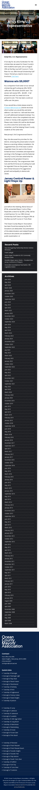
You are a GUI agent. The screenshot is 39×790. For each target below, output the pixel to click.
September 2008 (10, 612)
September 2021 (10, 384)
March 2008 (8, 623)
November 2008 (10, 609)
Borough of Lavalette (9, 716)
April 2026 (8, 285)
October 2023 (9, 344)
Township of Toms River (10, 767)
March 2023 (8, 355)
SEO (24, 785)
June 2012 (8, 544)
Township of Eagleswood (11, 692)
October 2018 (9, 423)
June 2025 (8, 302)
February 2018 (9, 437)
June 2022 (8, 370)
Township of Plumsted (10, 743)
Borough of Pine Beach (10, 735)
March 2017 (8, 451)
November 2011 (10, 564)
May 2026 (8, 282)
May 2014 (8, 496)
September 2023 (10, 347)
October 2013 (9, 513)
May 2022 (8, 372)
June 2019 (8, 406)
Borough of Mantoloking (10, 727)
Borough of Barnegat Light (11, 676)
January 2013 (9, 533)
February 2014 (9, 505)
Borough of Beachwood (10, 684)
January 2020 (9, 398)
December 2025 (9, 293)
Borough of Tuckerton (10, 770)
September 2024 (10, 322)
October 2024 (9, 319)
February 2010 (9, 595)
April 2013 (8, 525)
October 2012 (9, 539)
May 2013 (8, 522)
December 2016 (9, 460)
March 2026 (8, 288)
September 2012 (10, 541)
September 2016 (10, 465)
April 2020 (8, 389)
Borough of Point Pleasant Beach (13, 748)
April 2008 (8, 620)
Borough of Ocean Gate (10, 732)
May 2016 (8, 471)
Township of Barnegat (10, 673)
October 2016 (9, 463)
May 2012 (8, 547)
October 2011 (9, 567)
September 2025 (10, 299)
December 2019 (9, 401)
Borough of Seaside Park (11, 754)
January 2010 (9, 598)
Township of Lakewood (10, 713)
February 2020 (9, 395)
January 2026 (9, 291)
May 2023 (8, 353)
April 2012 (8, 550)
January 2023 (9, 361)
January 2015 (9, 491)
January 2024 (9, 339)
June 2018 (8, 429)
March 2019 (8, 415)
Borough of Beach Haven (11, 681)
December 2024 (9, 316)
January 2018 (9, 440)
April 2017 (8, 449)
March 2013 (8, 527)
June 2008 (8, 615)
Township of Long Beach (11, 722)
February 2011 (9, 581)
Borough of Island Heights (11, 698)
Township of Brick (8, 690)
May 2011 (8, 572)
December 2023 (9, 341)
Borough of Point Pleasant (11, 745)
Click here (14, 76)
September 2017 (10, 446)
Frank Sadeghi (9, 252)
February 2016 (9, 477)
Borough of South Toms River (12, 759)
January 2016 (9, 480)
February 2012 (9, 556)
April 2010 (8, 592)
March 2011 (8, 578)
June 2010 (8, 587)
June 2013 (8, 519)
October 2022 (9, 364)
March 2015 (8, 488)
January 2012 (9, 558)
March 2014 (8, 502)
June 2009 (8, 603)
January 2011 (9, 584)
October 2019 (9, 403)
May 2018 (8, 432)
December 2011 (9, 561)
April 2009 (8, 606)
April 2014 (8, 499)
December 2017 (9, 443)
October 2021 (9, 381)
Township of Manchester (11, 724)
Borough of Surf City (9, 765)
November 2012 (10, 536)
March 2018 (8, 434)
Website (17, 785)
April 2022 (8, 375)
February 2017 (9, 454)
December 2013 (9, 510)
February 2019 (9, 418)
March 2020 (8, 392)
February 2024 (9, 336)
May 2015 (8, 485)
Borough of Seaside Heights (12, 751)
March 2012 (8, 553)
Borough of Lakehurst (10, 711)
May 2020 (8, 387)
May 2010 (8, 589)
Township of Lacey (9, 708)
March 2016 (8, 474)
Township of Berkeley (10, 687)
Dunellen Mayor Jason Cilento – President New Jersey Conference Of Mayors (19, 261)
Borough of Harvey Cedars (11, 695)
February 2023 (9, 358)
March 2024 (8, 333)
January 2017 (9, 457)
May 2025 (8, 305)
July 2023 (7, 350)
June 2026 (8, 279)
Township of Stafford (9, 762)
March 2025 (8, 310)
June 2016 (8, 468)
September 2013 (10, 516)
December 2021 (9, 378)
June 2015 (8, 482)
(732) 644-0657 (6, 661)
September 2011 (10, 570)
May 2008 (8, 618)
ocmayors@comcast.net (12, 108)
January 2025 (9, 313)
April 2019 (8, 412)
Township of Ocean (9, 730)
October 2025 (9, 296)
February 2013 (9, 530)
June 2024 (8, 324)
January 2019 (9, 420)
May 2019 (8, 409)
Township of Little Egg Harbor (12, 719)
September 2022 (10, 367)
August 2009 (8, 601)
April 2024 (8, 330)
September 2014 (10, 494)
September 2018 (10, 426)
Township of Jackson (9, 700)
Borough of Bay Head (10, 679)
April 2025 (8, 308)
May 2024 (8, 327)
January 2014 (9, 508)
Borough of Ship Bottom (11, 756)
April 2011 (8, 575)
